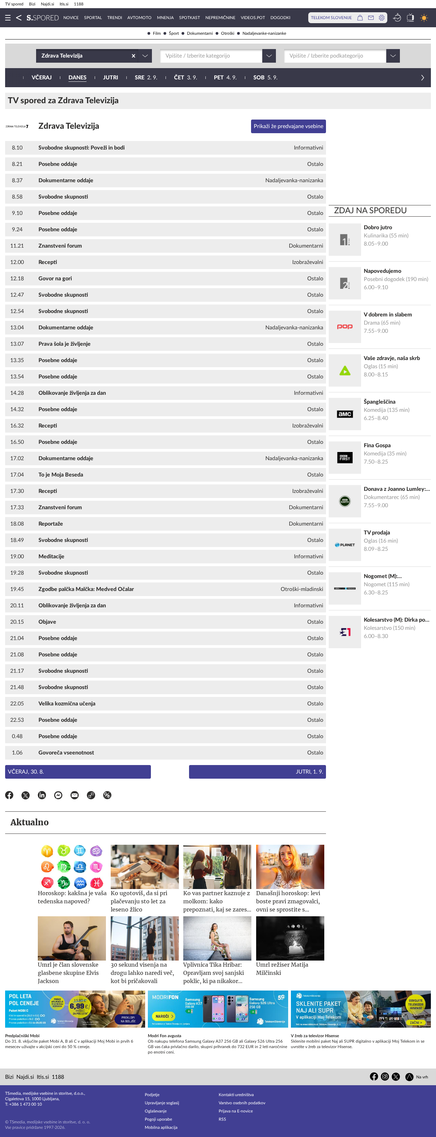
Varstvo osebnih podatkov (242, 1103)
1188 (78, 4)
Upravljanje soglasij (162, 1103)
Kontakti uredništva (236, 1095)
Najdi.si (47, 4)
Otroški (227, 33)
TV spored (14, 4)
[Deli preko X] (25, 796)
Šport (174, 33)
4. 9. (225, 77)
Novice (71, 18)
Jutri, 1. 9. (309, 772)
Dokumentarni (200, 33)
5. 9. (265, 77)
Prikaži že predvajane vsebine (288, 126)
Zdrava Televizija (68, 126)
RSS (222, 1119)
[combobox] (42, 56)
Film (157, 33)
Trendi (114, 18)
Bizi (32, 4)
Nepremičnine (220, 18)
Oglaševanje (156, 1111)
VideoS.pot (253, 18)
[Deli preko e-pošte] (75, 796)
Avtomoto (139, 18)
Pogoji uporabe (158, 1119)
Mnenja (165, 18)
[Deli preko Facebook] (9, 796)
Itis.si (64, 4)
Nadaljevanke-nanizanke (264, 33)
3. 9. (185, 77)
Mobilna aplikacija (161, 1127)
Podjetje (152, 1095)
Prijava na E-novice (236, 1111)
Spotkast (189, 18)
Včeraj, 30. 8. (26, 772)
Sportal (93, 18)
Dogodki (280, 18)
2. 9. (146, 77)
